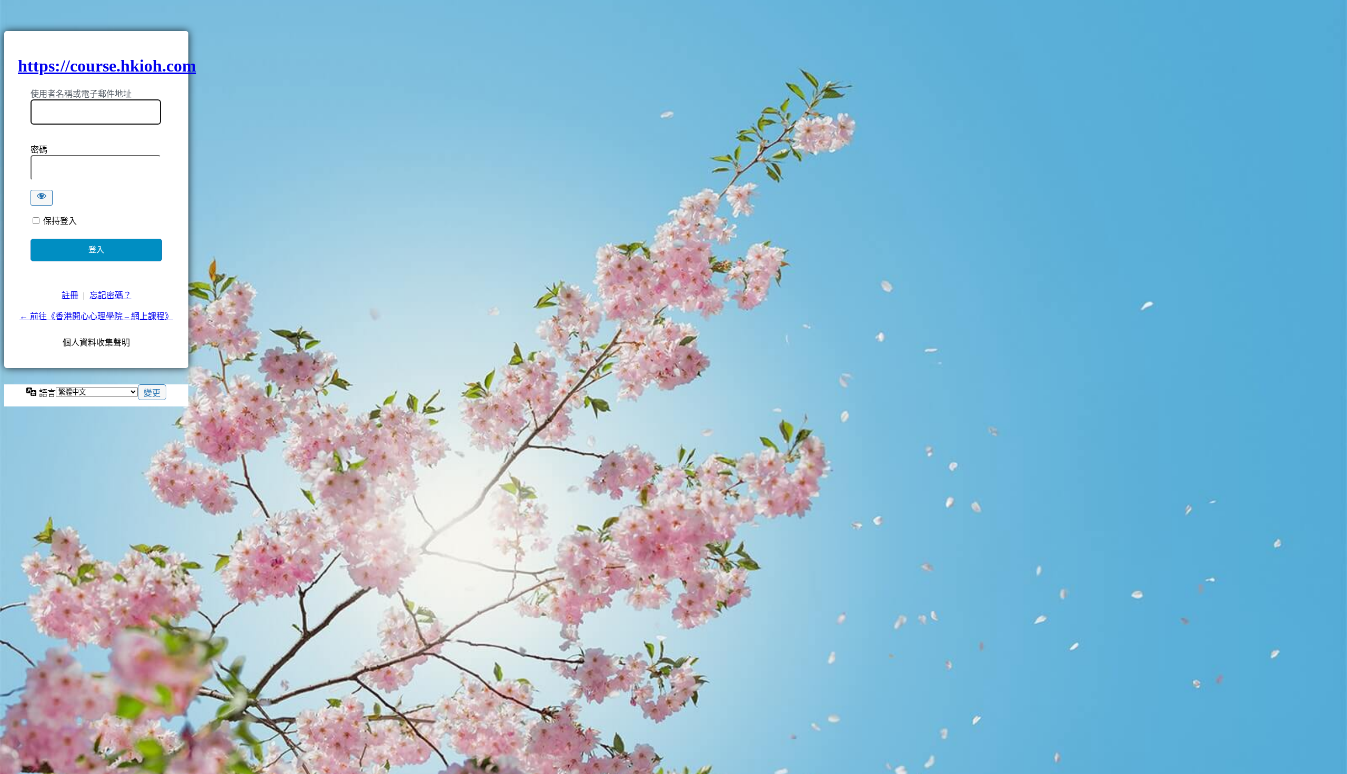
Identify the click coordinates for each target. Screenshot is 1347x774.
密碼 (39, 149)
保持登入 (60, 221)
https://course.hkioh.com (107, 65)
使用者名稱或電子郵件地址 (81, 93)
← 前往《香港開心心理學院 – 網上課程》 (96, 316)
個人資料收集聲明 (96, 342)
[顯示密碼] (42, 198)
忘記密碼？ (110, 295)
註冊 (70, 295)
